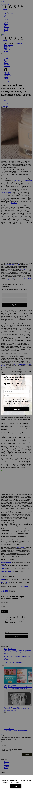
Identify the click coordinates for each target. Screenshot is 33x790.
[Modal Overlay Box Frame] (16, 395)
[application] (16, 782)
